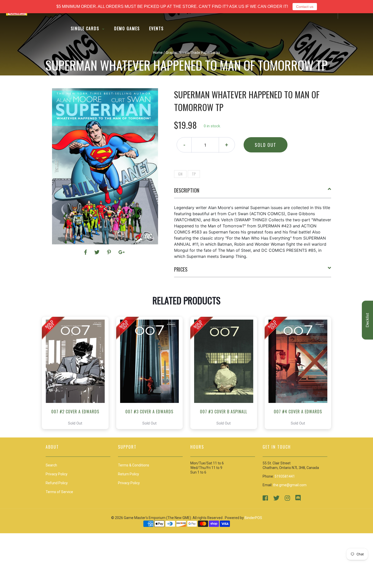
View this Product (77, 372)
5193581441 (285, 476)
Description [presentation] (186, 190)
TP (194, 174)
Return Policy (128, 474)
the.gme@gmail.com (290, 485)
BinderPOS (253, 518)
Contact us (304, 7)
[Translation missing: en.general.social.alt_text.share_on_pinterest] (109, 252)
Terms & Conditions (133, 465)
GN (180, 174)
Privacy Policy (129, 483)
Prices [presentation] (181, 269)
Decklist (367, 320)
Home (158, 53)
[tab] (252, 192)
